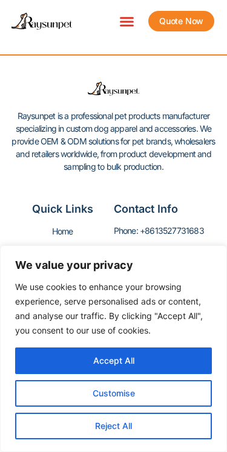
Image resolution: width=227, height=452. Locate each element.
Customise (114, 393)
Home (62, 231)
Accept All (113, 360)
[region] (113, 348)
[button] (127, 21)
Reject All (113, 426)
